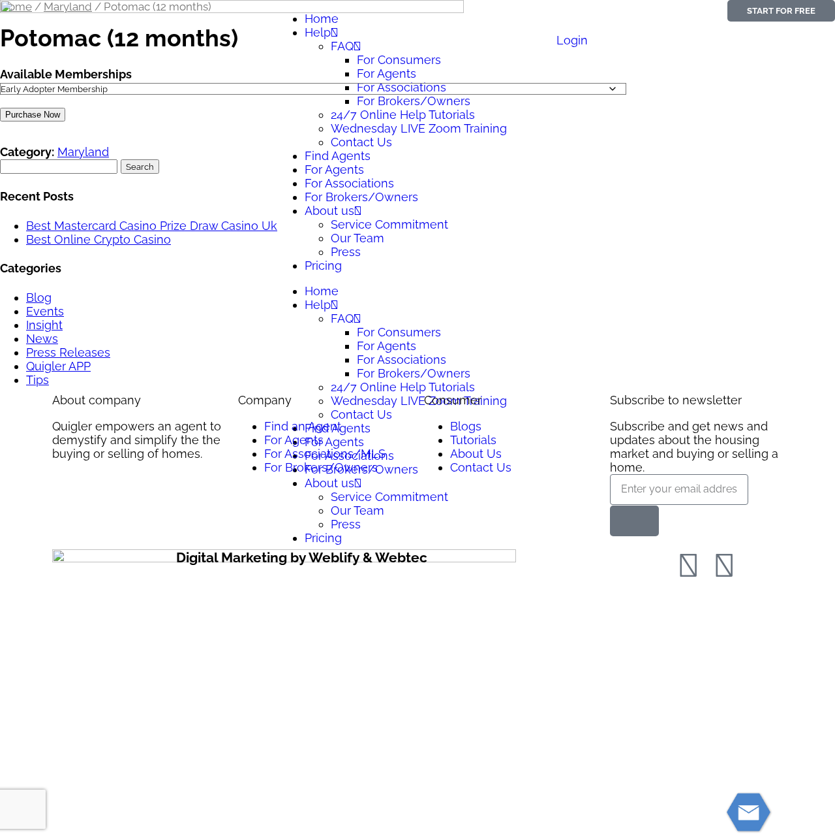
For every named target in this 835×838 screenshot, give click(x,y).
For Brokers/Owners (361, 197)
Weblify (334, 557)
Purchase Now (32, 115)
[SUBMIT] (634, 521)
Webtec (401, 557)
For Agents (334, 169)
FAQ (342, 318)
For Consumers (399, 332)
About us (329, 211)
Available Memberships (66, 74)
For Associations (349, 183)
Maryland (83, 152)
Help (318, 305)
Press (346, 252)
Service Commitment (389, 224)
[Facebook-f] (688, 565)
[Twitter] (724, 565)
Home (322, 18)
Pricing (323, 265)
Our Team (357, 238)
